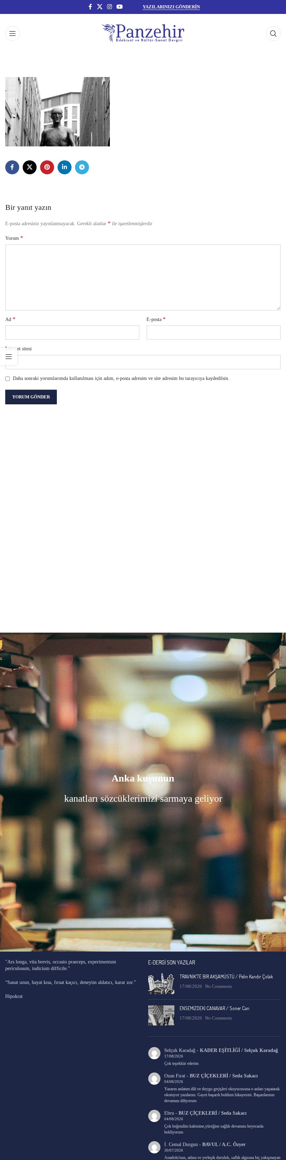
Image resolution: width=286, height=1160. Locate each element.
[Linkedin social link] (65, 167)
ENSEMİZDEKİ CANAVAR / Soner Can (214, 1008)
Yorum (14, 238)
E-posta (156, 319)
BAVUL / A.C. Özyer (224, 1144)
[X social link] (100, 6)
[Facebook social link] (90, 6)
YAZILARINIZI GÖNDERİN (171, 6)
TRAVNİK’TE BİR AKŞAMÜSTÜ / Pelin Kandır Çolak (226, 976)
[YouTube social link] (119, 6)
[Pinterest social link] (47, 167)
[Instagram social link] (109, 6)
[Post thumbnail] (161, 983)
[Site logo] (143, 33)
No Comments (218, 986)
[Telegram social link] (82, 167)
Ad (10, 319)
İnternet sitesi (18, 348)
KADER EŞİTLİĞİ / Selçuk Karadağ (239, 1050)
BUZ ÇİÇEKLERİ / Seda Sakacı (224, 1075)
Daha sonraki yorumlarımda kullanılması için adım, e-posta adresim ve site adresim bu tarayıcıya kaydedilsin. (121, 378)
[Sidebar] (8, 356)
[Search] (273, 33)
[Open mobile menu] (12, 33)
